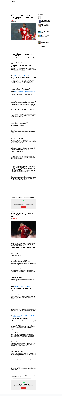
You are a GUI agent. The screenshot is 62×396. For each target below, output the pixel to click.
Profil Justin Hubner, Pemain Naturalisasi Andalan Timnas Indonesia (22, 75)
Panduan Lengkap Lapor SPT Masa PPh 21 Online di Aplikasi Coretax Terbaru (45, 21)
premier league (24, 378)
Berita (22, 1)
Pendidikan (41, 1)
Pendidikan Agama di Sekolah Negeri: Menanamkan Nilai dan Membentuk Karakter (45, 25)
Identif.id (16, 20)
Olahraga (36, 1)
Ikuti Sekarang (24, 206)
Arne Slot (14, 378)
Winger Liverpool (32, 197)
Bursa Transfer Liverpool (16, 197)
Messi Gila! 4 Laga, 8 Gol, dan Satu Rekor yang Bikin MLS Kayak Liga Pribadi (23, 349)
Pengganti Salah (27, 197)
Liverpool (20, 197)
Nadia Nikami (13, 20)
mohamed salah (23, 197)
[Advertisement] (28, 7)
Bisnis (25, 1)
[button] (50, 1)
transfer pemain (28, 378)
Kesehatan (29, 1)
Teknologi (46, 1)
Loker (33, 1)
